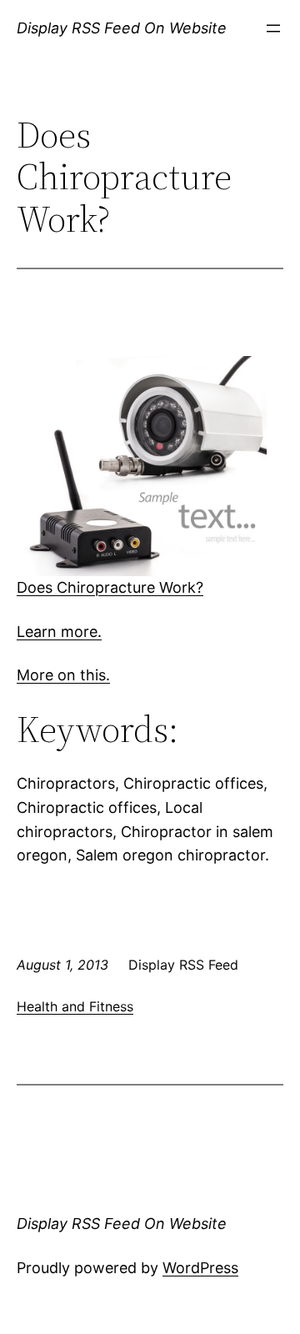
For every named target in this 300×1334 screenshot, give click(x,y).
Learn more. (59, 631)
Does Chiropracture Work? (110, 587)
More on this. (63, 675)
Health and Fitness (75, 1006)
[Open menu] (273, 28)
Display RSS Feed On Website (122, 28)
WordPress (200, 1267)
